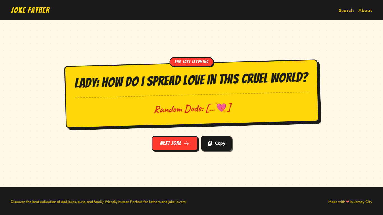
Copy (220, 143)
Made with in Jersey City (350, 201)
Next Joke (170, 143)
